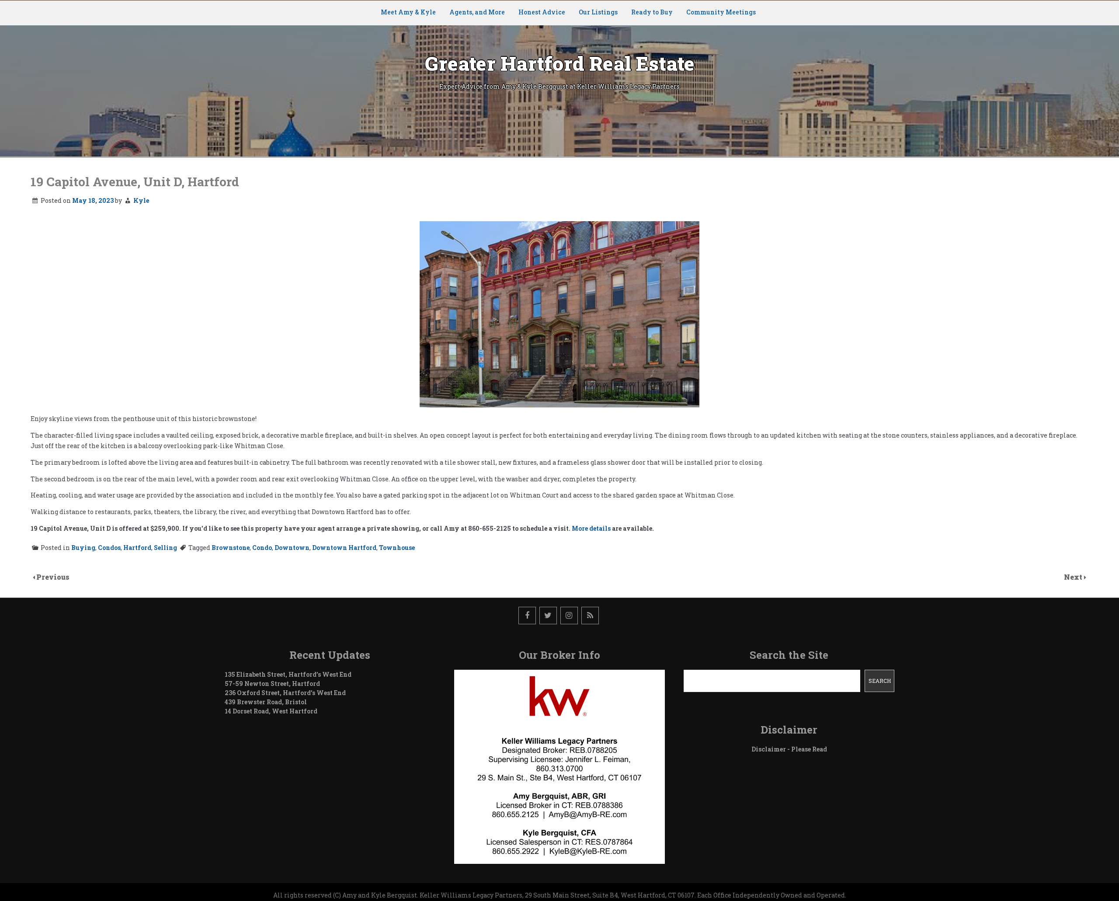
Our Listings (598, 12)
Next (1074, 576)
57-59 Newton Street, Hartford (272, 683)
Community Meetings (721, 12)
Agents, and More (477, 12)
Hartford (137, 547)
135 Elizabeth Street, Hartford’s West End (288, 674)
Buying (83, 547)
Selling (165, 547)
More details (591, 528)
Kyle (141, 200)
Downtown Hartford (344, 547)
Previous (53, 576)
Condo (262, 547)
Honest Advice (541, 12)
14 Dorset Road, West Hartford (271, 711)
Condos (109, 547)
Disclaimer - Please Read (789, 749)
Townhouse (397, 547)
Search (880, 680)
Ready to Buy (652, 12)
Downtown (292, 547)
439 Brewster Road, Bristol (266, 702)
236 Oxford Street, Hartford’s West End (285, 693)
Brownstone (231, 547)
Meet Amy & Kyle (408, 12)
